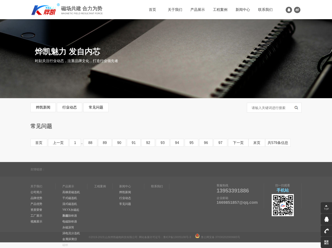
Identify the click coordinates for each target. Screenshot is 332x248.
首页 (152, 10)
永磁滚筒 (68, 227)
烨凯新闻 (43, 107)
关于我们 (175, 10)
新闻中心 (243, 10)
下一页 (238, 143)
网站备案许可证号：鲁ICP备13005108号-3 (165, 237)
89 (105, 143)
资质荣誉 (36, 209)
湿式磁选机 (69, 204)
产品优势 (36, 204)
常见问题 (96, 107)
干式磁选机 (69, 198)
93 (163, 143)
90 (119, 143)
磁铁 (65, 245)
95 (191, 143)
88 (90, 143)
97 (220, 143)
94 (177, 143)
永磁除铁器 (69, 215)
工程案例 (220, 10)
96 (206, 143)
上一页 (58, 143)
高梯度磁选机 (71, 192)
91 (134, 143)
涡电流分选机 (71, 233)
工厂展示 (36, 215)
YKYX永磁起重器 (70, 210)
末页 (256, 143)
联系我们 (265, 10)
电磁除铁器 (69, 221)
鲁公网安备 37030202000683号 (220, 237)
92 (148, 143)
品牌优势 (36, 198)
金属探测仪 (69, 239)
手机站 (283, 190)
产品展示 (197, 10)
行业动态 (69, 107)
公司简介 (36, 192)
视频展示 (36, 221)
